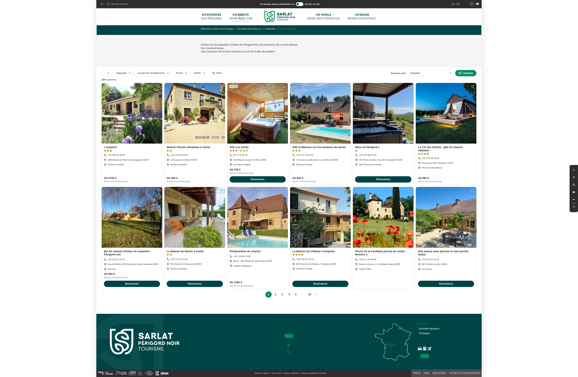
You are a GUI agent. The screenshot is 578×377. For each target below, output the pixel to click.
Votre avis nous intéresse (464, 373)
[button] (477, 3)
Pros (427, 373)
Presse (417, 373)
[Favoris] (472, 4)
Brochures (439, 373)
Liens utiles (277, 373)
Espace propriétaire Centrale (314, 373)
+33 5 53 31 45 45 (119, 4)
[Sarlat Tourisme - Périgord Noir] (280, 16)
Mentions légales (262, 373)
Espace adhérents (292, 373)
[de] (477, 3)
